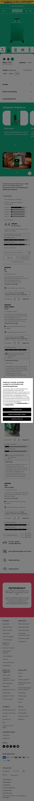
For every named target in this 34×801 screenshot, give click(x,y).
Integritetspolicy (22, 403)
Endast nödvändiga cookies (17, 414)
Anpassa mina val (17, 419)
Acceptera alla (17, 409)
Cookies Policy (9, 405)
